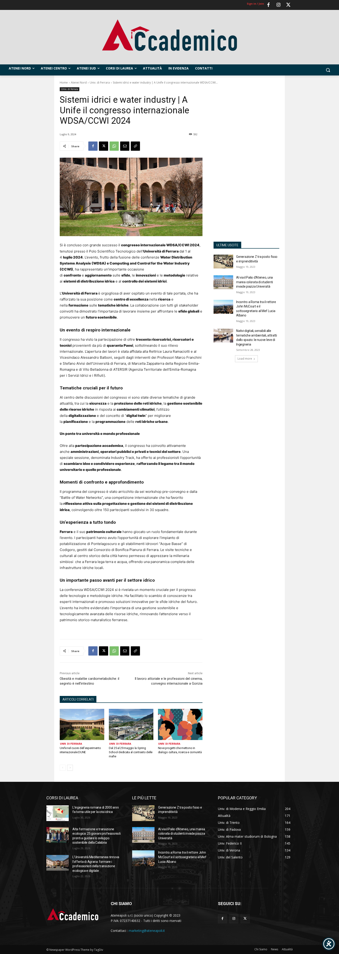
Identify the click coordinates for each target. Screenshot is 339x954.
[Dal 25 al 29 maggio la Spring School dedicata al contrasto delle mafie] (131, 724)
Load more (245, 359)
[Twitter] (288, 5)
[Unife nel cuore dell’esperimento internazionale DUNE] (82, 724)
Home (64, 82)
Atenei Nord (79, 82)
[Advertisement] (246, 161)
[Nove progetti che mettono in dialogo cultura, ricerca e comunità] (180, 724)
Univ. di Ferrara (100, 82)
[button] (327, 69)
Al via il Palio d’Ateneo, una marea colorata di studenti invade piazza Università (254, 282)
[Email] (124, 146)
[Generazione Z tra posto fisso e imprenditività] (223, 261)
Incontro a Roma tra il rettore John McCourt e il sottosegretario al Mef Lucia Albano (182, 857)
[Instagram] (278, 5)
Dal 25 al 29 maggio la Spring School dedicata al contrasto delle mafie (130, 752)
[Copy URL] (135, 146)
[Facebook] (268, 5)
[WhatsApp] (114, 146)
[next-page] (70, 768)
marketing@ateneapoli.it (147, 930)
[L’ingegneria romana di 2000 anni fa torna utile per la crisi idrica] (57, 813)
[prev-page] (62, 768)
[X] (103, 146)
